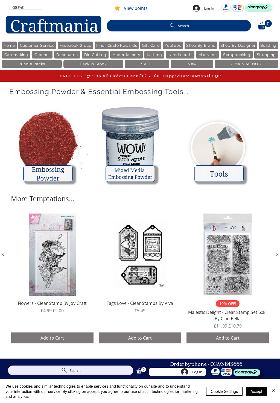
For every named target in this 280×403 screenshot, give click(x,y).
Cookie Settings (224, 391)
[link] (265, 25)
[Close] (273, 391)
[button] (25, 7)
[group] (140, 278)
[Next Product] (276, 254)
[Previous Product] (3, 254)
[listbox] (25, 7)
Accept (256, 391)
